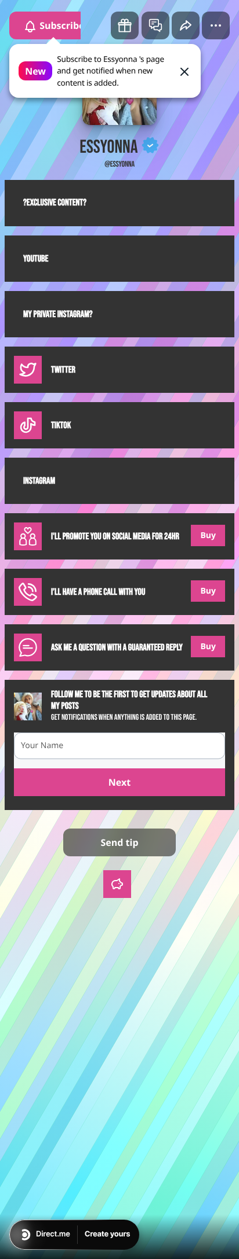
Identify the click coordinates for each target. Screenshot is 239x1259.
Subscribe (61, 25)
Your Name (42, 745)
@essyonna (119, 165)
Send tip (119, 842)
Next (119, 782)
